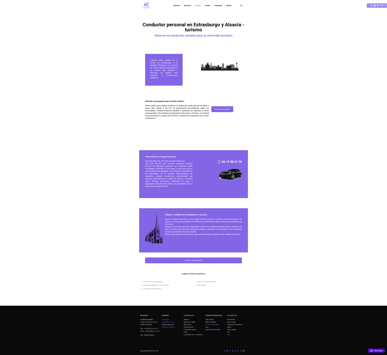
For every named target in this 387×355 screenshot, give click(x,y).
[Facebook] (225, 351)
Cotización (165, 319)
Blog (228, 335)
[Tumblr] (238, 351)
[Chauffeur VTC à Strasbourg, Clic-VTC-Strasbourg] (146, 5)
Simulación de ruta (168, 322)
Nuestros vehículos (168, 327)
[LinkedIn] (233, 351)
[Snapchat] (244, 351)
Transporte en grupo (212, 324)
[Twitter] (227, 351)
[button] (376, 351)
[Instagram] (236, 351)
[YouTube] (230, 351)
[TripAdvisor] (241, 351)
